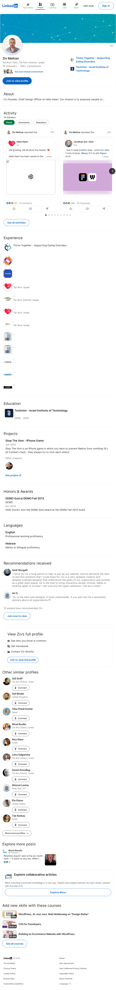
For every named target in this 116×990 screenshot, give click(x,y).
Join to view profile (17, 80)
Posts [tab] (9, 122)
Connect (22, 687)
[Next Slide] (112, 171)
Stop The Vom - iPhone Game (24, 440)
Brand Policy (9, 979)
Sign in (106, 5)
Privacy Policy (10, 968)
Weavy (84, 153)
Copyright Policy (66, 973)
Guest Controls (65, 979)
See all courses (14, 943)
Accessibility (9, 963)
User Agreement (66, 963)
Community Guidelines (13, 984)
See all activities (16, 222)
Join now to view (17, 616)
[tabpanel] (58, 170)
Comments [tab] (24, 122)
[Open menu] (111, 46)
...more (48, 156)
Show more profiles (15, 833)
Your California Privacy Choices (73, 968)
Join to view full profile (23, 659)
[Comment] (31, 209)
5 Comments (25, 203)
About (62, 958)
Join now (88, 5)
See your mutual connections (29, 71)
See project (11, 475)
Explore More (58, 892)
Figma (103, 153)
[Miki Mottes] (9, 468)
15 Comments (83, 203)
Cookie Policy (9, 973)
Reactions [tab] (41, 122)
